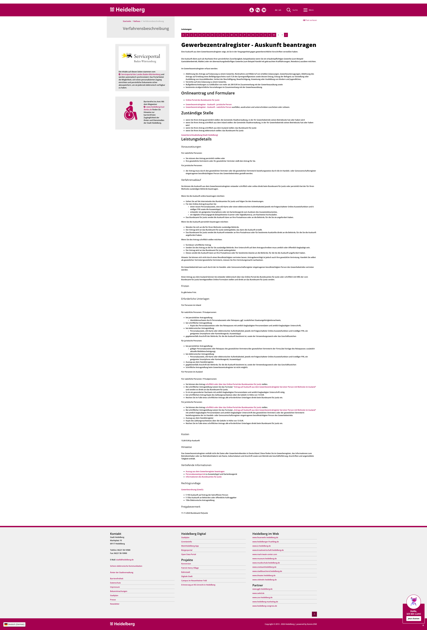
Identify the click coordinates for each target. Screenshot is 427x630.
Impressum (115, 587)
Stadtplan (114, 595)
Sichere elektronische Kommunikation (126, 566)
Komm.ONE (312, 624)
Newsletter (114, 604)
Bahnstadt (185, 572)
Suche (295, 10)
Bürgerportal (186, 550)
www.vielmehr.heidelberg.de (264, 579)
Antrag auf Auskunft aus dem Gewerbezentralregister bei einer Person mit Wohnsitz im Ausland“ (275, 387)
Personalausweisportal (195, 474)
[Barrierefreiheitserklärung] (251, 10)
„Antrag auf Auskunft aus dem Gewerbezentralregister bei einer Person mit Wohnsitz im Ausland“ (274, 410)
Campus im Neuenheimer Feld (194, 580)
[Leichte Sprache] (264, 10)
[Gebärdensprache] (258, 10)
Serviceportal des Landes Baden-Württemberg (140, 74)
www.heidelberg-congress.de (264, 606)
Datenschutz (115, 583)
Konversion (186, 563)
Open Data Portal (188, 554)
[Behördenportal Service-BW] (142, 58)
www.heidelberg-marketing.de (265, 601)
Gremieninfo (186, 541)
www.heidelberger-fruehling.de (265, 541)
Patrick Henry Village (190, 568)
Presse (113, 599)
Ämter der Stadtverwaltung (121, 572)
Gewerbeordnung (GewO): (192, 489)
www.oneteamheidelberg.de (264, 567)
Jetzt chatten (413, 618)
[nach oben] (314, 614)
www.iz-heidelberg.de (261, 546)
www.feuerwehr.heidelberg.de (265, 537)
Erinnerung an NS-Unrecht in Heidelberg (198, 585)
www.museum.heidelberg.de (264, 558)
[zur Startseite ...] (122, 624)
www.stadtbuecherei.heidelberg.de (267, 571)
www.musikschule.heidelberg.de (266, 563)
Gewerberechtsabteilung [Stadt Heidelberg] (199, 135)
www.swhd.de (258, 593)
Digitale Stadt (186, 576)
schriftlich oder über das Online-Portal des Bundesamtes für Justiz (233, 384)
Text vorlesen (311, 20)
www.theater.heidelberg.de (263, 575)
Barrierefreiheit (116, 578)
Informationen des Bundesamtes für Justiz (204, 477)
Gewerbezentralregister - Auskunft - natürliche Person (209, 107)
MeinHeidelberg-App (190, 546)
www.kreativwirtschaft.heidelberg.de (268, 550)
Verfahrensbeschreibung (146, 28)
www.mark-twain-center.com (264, 554)
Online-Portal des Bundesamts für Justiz (203, 100)
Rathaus (136, 21)
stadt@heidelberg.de (125, 559)
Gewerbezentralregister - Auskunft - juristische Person (209, 104)
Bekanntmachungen (118, 591)
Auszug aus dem (193, 471)
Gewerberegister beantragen (212, 471)
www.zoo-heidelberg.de (262, 597)
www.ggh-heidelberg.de (262, 589)
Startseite (127, 21)
